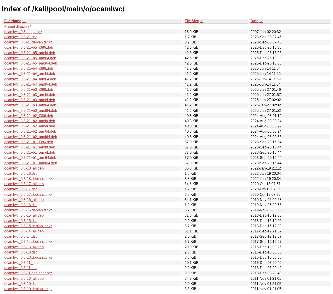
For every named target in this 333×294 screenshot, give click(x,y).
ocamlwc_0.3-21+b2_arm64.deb (30, 131)
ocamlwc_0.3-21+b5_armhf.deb (29, 53)
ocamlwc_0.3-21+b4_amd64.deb (30, 84)
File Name (12, 21)
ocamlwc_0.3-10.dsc (20, 284)
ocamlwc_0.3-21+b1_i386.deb (28, 142)
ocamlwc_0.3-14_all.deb (24, 231)
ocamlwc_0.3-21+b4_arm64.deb (30, 79)
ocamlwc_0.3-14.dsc (20, 236)
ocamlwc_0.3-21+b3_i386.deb (28, 89)
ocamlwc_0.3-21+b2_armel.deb (29, 126)
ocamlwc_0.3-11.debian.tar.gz (28, 273)
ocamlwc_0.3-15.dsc (20, 221)
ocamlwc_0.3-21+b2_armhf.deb (29, 121)
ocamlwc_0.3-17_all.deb (24, 184)
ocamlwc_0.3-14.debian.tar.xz (28, 242)
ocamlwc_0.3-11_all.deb (23, 263)
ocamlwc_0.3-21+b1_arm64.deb (30, 158)
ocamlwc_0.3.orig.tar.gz (23, 32)
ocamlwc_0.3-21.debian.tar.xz (28, 42)
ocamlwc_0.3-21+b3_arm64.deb (30, 105)
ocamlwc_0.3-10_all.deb (24, 278)
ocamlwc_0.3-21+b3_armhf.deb (29, 95)
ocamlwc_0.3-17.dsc (20, 189)
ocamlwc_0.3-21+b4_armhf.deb (29, 74)
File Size (192, 21)
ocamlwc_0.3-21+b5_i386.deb (28, 47)
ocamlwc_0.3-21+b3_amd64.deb (30, 110)
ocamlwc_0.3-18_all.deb (24, 168)
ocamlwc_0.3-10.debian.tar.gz (28, 289)
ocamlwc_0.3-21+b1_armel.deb (29, 152)
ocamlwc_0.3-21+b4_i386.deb (28, 68)
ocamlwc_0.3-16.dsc (20, 205)
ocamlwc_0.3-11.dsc (20, 268)
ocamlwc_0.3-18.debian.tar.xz (28, 179)
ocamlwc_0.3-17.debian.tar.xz (28, 194)
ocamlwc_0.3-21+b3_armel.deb (29, 100)
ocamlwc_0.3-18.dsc (20, 173)
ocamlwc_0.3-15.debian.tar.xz (28, 226)
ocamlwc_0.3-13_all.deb (24, 247)
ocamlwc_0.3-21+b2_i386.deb (28, 116)
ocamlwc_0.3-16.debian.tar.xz (28, 210)
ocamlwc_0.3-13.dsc (20, 252)
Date (254, 21)
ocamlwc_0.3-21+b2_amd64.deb (30, 137)
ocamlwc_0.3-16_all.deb (24, 200)
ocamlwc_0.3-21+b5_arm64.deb (30, 58)
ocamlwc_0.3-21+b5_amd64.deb (30, 63)
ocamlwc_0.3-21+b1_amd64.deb (30, 163)
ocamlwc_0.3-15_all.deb (24, 215)
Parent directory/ (17, 27)
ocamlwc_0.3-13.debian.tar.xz (28, 257)
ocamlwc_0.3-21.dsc (20, 37)
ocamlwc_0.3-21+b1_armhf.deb (29, 147)
